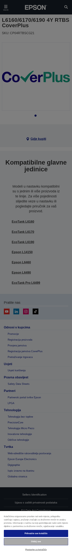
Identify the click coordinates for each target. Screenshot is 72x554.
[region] (36, 532)
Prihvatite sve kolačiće (36, 533)
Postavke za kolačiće (36, 549)
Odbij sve (36, 541)
